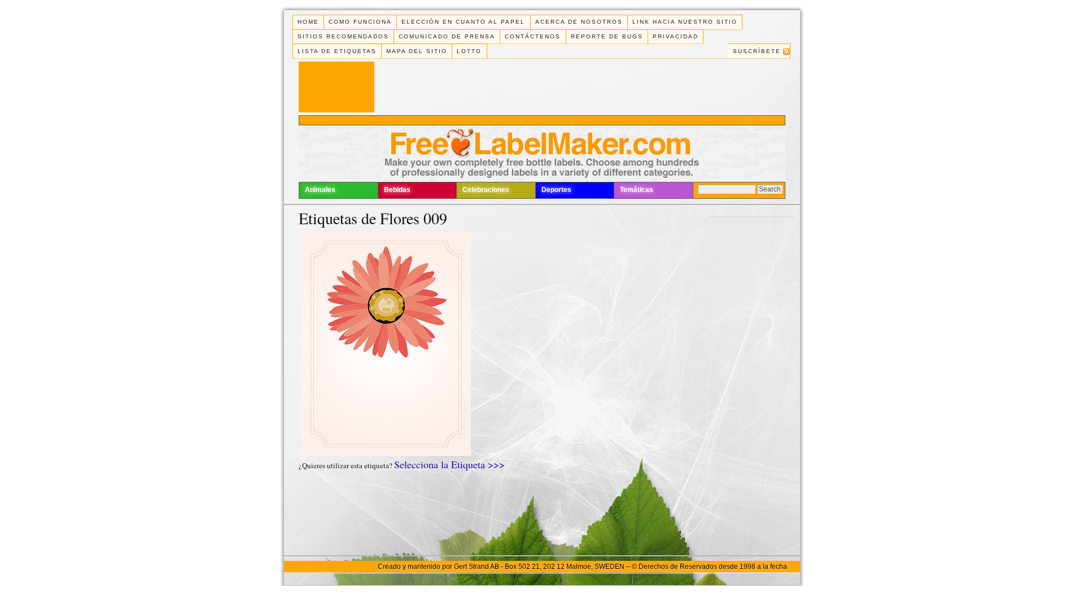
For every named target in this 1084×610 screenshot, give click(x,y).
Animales (320, 190)
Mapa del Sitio (416, 51)
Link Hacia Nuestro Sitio (684, 22)
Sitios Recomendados (343, 36)
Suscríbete (757, 51)
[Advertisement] (542, 120)
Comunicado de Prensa (447, 36)
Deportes (556, 190)
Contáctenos (533, 36)
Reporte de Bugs (607, 36)
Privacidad (675, 36)
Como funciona (360, 22)
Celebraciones (485, 190)
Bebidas (397, 190)
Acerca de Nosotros (579, 22)
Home (308, 22)
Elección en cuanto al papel (463, 22)
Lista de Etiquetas (337, 51)
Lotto (469, 51)
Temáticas (636, 190)
